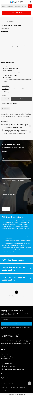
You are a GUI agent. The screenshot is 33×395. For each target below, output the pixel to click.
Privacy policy (13, 387)
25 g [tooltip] (23, 88)
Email (3, 173)
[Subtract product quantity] (2, 99)
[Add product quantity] (8, 99)
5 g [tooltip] (5, 88)
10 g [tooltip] (14, 88)
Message (4, 198)
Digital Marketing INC (20, 394)
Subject (3, 190)
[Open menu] (2, 2)
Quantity (3, 95)
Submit (5, 209)
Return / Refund (4, 387)
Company (4, 166)
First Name (4, 151)
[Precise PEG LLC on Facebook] (2, 349)
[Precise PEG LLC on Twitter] (5, 349)
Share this (6, 108)
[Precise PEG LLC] (16, 2)
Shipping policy (4, 390)
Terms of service (21, 387)
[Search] (30, 6)
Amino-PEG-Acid (16, 13)
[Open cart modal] (30, 2)
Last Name (4, 158)
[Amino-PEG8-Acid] (16, 46)
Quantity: (4, 85)
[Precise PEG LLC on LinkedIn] (7, 349)
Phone (3, 183)
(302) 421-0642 (8, 363)
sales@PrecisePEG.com (10, 366)
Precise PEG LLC (13, 383)
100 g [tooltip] (5, 91)
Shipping (3, 103)
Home (2, 21)
